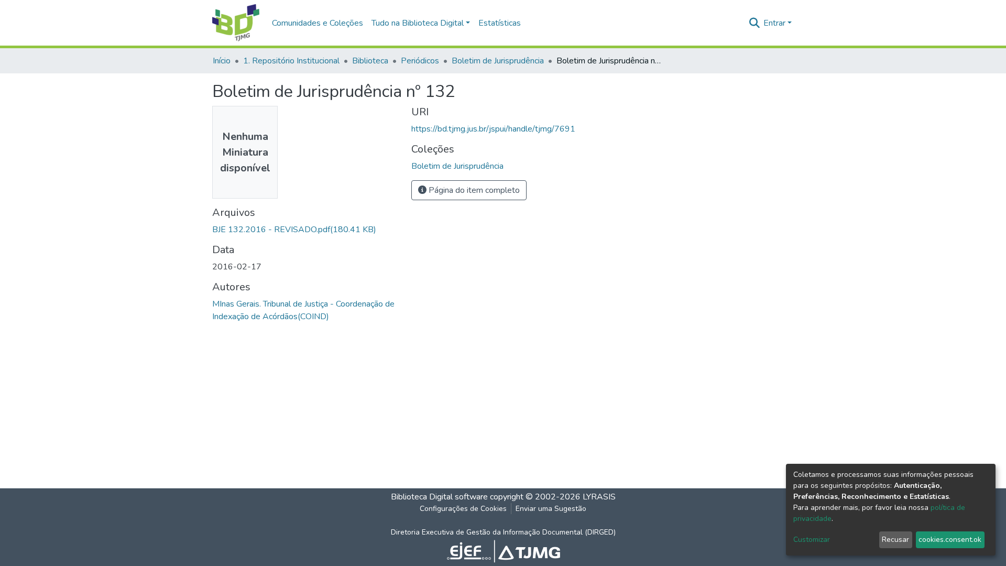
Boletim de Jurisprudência (498, 61)
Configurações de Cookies (463, 509)
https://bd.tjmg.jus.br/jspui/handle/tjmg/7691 (493, 129)
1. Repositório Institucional (291, 61)
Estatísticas (499, 23)
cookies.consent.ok (949, 540)
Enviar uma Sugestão (551, 509)
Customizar (811, 540)
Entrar (774, 23)
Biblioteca (370, 61)
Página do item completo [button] (473, 190)
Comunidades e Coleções (317, 23)
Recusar (895, 540)
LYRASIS (599, 497)
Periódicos (420, 61)
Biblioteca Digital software (439, 497)
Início (222, 61)
